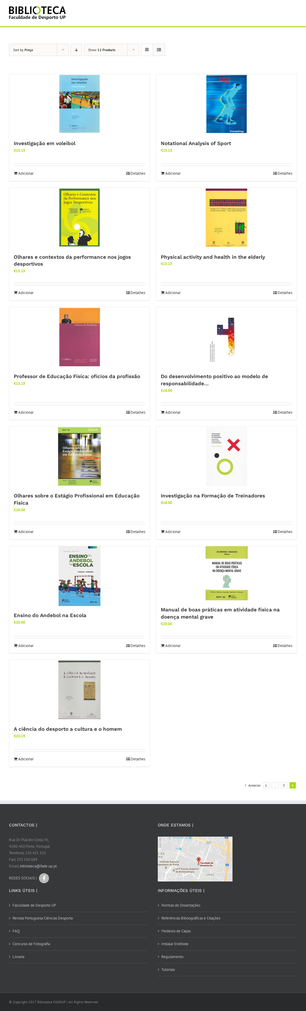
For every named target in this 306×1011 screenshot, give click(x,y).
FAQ (16, 931)
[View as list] (159, 50)
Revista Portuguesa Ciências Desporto (43, 918)
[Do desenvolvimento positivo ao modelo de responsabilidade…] (226, 337)
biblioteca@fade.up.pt (38, 866)
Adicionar (25, 173)
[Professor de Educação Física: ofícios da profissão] (79, 337)
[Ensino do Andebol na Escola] (79, 576)
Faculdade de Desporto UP (34, 905)
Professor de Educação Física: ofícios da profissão (77, 376)
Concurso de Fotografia (31, 943)
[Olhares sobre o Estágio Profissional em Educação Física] (79, 456)
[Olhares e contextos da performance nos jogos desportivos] (79, 218)
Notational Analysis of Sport (196, 143)
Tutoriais (168, 969)
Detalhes (138, 173)
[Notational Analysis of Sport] (226, 104)
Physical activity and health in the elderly (213, 257)
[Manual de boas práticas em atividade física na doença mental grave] (226, 573)
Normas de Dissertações (180, 905)
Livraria (18, 956)
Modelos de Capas (176, 931)
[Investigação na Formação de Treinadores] (226, 456)
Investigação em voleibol (44, 143)
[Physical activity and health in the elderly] (226, 218)
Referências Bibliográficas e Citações (190, 918)
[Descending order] (76, 50)
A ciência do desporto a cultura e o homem (68, 729)
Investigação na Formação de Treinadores (213, 496)
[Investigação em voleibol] (79, 104)
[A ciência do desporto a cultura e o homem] (79, 690)
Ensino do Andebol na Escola (50, 615)
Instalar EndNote (175, 943)
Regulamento (172, 956)
